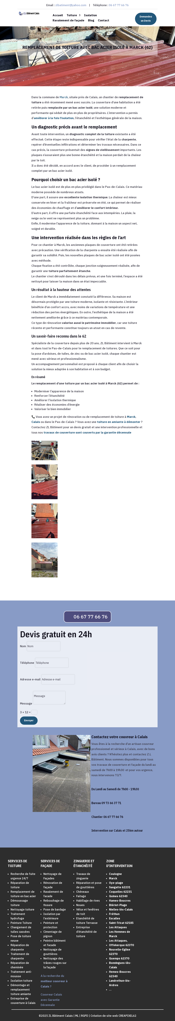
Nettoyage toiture (22, 909)
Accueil (58, 15)
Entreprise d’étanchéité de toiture (86, 932)
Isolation (90, 15)
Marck (64, 97)
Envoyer (28, 720)
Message (26, 703)
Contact (103, 20)
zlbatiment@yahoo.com (70, 5)
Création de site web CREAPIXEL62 (113, 1015)
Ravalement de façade (68, 20)
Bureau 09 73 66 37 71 (106, 803)
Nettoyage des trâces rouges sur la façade (54, 963)
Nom (23, 646)
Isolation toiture (21, 980)
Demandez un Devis (146, 18)
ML (77, 1015)
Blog (91, 20)
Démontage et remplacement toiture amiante (21, 989)
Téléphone (27, 663)
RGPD (84, 1015)
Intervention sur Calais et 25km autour (117, 830)
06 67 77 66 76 (119, 5)
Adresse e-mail (30, 679)
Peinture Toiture (21, 923)
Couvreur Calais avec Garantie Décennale (51, 1000)
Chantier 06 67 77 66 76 (107, 817)
